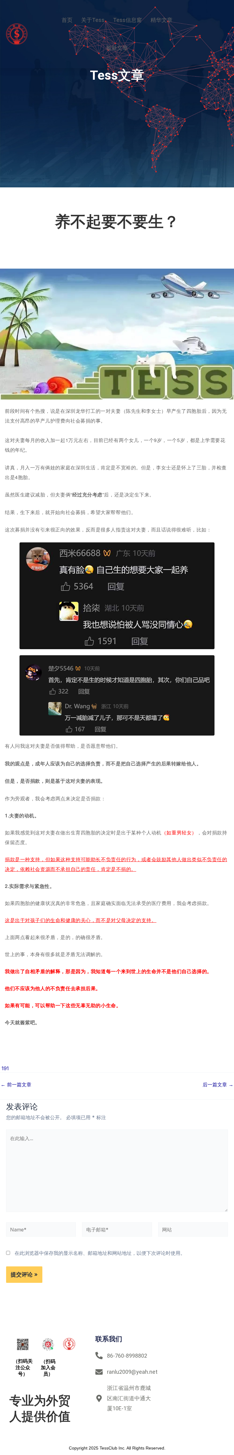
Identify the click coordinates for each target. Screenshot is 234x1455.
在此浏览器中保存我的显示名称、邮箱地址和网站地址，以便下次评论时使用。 (100, 1253)
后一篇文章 (218, 1084)
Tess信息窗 (127, 20)
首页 (67, 20)
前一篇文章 (16, 1084)
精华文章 (161, 20)
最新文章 (117, 48)
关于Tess (93, 20)
